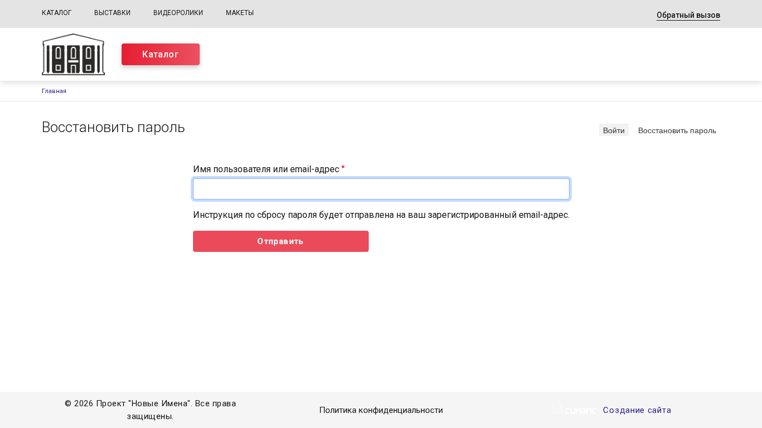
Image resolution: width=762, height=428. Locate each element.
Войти (614, 129)
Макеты (240, 13)
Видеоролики (178, 13)
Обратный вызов (688, 15)
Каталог (56, 13)
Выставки (112, 13)
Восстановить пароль (679, 129)
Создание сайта (637, 410)
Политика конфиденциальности (381, 410)
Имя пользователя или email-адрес (266, 169)
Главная (54, 91)
